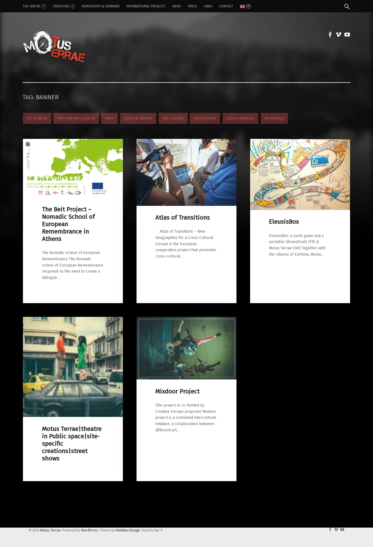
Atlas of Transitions (182, 217)
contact (226, 6)
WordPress (89, 530)
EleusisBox (284, 221)
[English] (245, 6)
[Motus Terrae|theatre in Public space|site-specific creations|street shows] (73, 319)
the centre (31, 6)
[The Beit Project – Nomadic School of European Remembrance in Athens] (73, 141)
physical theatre (138, 118)
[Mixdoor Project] (186, 319)
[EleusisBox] (300, 141)
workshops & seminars (101, 6)
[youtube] (346, 35)
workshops (274, 118)
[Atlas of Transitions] (186, 141)
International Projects (146, 6)
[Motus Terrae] (54, 35)
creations (61, 6)
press (192, 6)
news (177, 6)
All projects (37, 118)
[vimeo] (337, 35)
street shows (205, 118)
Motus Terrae (50, 530)
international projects (76, 118)
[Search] (347, 6)
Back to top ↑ (152, 530)
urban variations (240, 118)
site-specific (173, 118)
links (208, 6)
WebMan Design (128, 530)
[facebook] (328, 35)
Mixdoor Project (177, 391)
